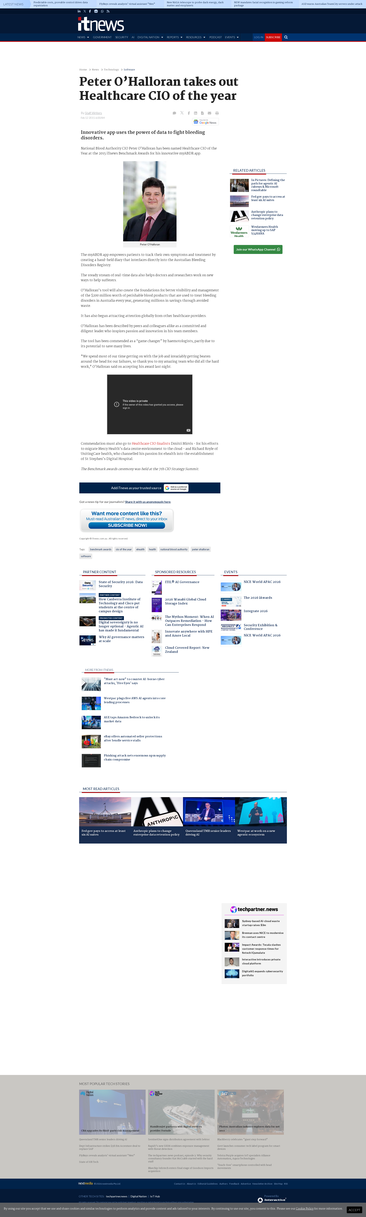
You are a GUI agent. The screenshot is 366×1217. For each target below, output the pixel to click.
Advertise (246, 1183)
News (95, 70)
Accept (354, 1210)
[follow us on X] (84, 11)
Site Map (278, 1183)
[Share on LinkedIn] (196, 113)
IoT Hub (155, 1196)
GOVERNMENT (102, 37)
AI (133, 37)
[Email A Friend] (210, 113)
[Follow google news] (204, 121)
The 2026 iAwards (258, 598)
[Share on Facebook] (189, 113)
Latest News (13, 4)
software (86, 556)
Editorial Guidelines (208, 1183)
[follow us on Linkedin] (79, 11)
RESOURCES (193, 37)
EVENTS (230, 37)
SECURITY (121, 37)
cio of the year (124, 549)
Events (230, 572)
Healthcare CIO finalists (151, 443)
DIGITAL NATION (148, 37)
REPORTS (173, 37)
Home (83, 70)
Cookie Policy (305, 1208)
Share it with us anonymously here (148, 501)
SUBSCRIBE (273, 37)
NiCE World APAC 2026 (262, 582)
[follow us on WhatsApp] (102, 11)
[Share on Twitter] (182, 113)
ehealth (140, 549)
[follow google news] (96, 11)
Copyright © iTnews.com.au (93, 538)
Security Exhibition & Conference (260, 628)
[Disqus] (147, 897)
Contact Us (179, 1183)
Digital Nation (139, 1196)
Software (129, 70)
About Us (191, 1183)
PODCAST (215, 37)
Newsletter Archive (262, 1183)
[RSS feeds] (108, 11)
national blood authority (174, 549)
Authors (223, 1183)
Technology (111, 70)
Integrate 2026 (256, 611)
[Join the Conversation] (174, 113)
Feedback (234, 1183)
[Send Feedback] (202, 113)
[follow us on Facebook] (89, 11)
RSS (286, 1183)
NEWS (81, 37)
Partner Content (99, 572)
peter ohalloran (200, 549)
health (152, 549)
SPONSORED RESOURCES (175, 572)
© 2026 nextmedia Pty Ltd (107, 1183)
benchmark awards (100, 549)
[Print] (216, 113)
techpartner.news (116, 1196)
